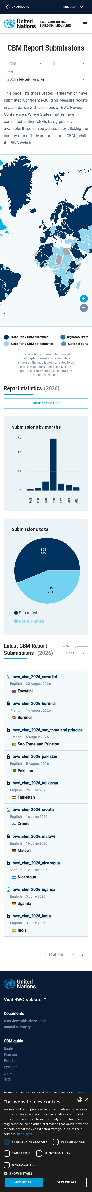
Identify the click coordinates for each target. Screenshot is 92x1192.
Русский (10, 1067)
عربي (8, 1073)
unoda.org (20, 6)
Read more (25, 1134)
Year (10, 72)
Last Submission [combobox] (77, 653)
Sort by (71, 646)
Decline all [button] (67, 1182)
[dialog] (46, 1142)
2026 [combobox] (25, 79)
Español (10, 1061)
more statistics (46, 403)
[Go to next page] (83, 955)
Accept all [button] (24, 1182)
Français (11, 1054)
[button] (84, 299)
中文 (7, 1079)
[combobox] (24, 63)
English (70, 7)
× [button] (86, 1099)
